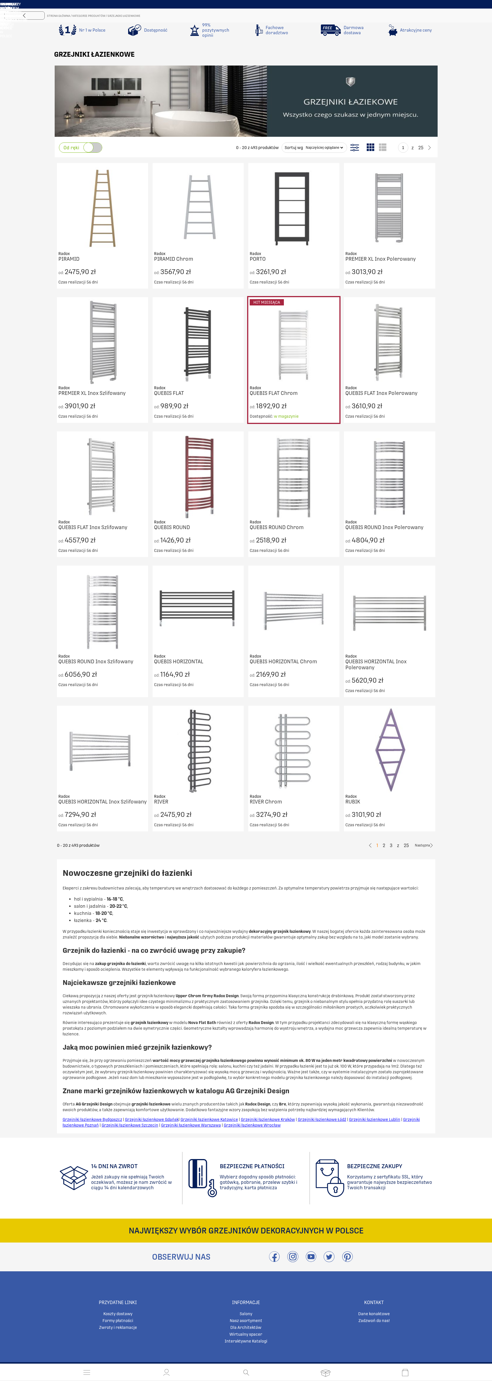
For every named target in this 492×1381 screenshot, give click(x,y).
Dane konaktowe (374, 1313)
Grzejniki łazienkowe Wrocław (252, 1125)
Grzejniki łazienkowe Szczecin (130, 1125)
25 (420, 147)
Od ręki (71, 147)
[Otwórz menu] (87, 1372)
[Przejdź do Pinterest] (347, 1260)
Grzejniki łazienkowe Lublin (374, 1119)
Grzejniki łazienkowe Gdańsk (152, 1119)
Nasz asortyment (246, 1320)
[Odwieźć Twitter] (329, 1260)
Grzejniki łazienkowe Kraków (268, 1119)
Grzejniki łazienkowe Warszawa (191, 1125)
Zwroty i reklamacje (118, 1327)
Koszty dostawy (117, 1313)
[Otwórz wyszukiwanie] (246, 1372)
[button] (167, 1372)
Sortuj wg (294, 147)
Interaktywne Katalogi (246, 1341)
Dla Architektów (245, 1327)
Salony (246, 1313)
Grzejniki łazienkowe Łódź (322, 1119)
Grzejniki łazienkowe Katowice (209, 1119)
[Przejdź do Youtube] (311, 1260)
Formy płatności (117, 1320)
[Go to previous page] (393, 147)
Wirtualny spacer (245, 1334)
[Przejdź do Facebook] (274, 1260)
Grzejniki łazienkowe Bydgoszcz (92, 1119)
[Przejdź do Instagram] (292, 1260)
